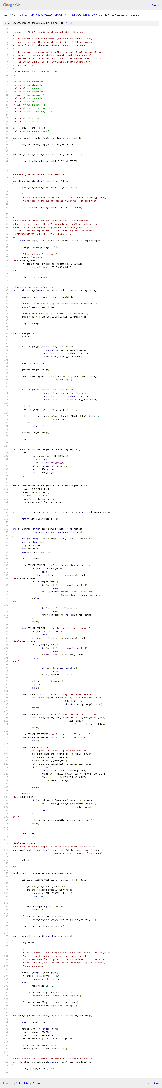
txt (149, 1083)
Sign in (155, 4)
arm (16, 15)
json (156, 1083)
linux (25, 15)
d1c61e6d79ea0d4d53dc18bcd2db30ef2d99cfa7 (63, 15)
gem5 (7, 15)
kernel (121, 15)
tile (111, 15)
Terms (36, 1083)
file (68, 23)
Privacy (27, 1083)
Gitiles (19, 1083)
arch (104, 15)
